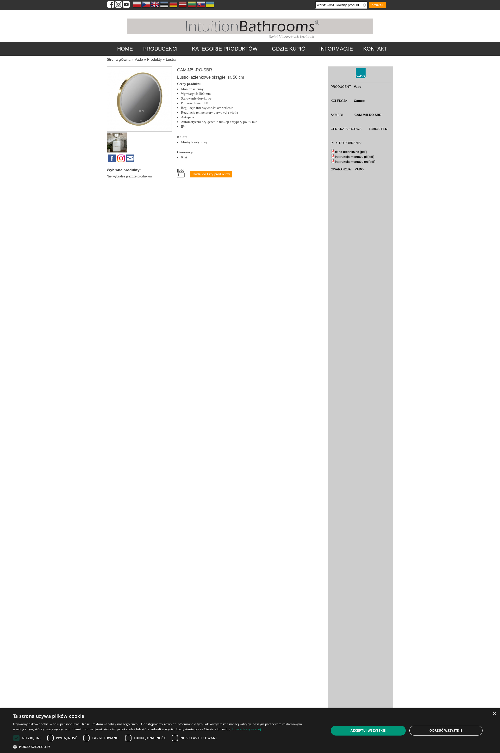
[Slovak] (201, 5)
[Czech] (146, 5)
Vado (139, 59)
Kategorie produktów (225, 49)
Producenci (160, 49)
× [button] (494, 714)
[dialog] (250, 730)
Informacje (336, 49)
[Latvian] (182, 5)
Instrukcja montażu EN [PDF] (355, 162)
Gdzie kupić (288, 49)
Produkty (154, 59)
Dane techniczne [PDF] (351, 152)
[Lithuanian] (192, 5)
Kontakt (375, 49)
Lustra (171, 59)
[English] (155, 5)
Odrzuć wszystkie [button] (445, 730)
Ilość (180, 170)
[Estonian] (164, 5)
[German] (173, 5)
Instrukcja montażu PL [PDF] (354, 157)
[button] (166, 746)
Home (125, 49)
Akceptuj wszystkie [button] (368, 730)
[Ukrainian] (210, 5)
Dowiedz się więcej (246, 729)
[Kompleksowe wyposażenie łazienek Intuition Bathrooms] (250, 39)
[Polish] (137, 5)
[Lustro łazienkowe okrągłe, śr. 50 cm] (139, 130)
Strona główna (118, 59)
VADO (359, 169)
